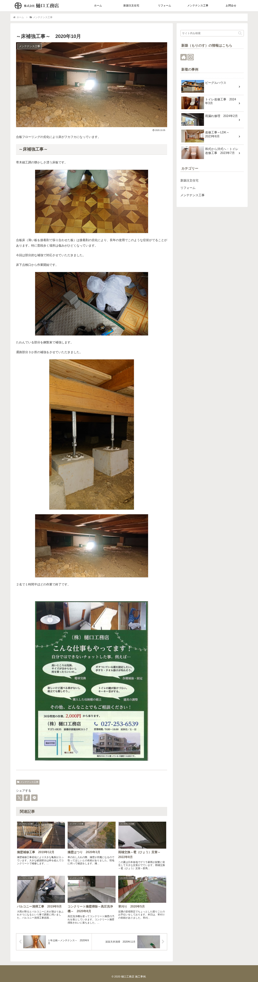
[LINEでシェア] (34, 797)
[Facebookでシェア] (27, 797)
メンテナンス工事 (29, 782)
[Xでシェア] (19, 797)
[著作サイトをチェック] (183, 57)
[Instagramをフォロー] (190, 57)
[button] (240, 33)
